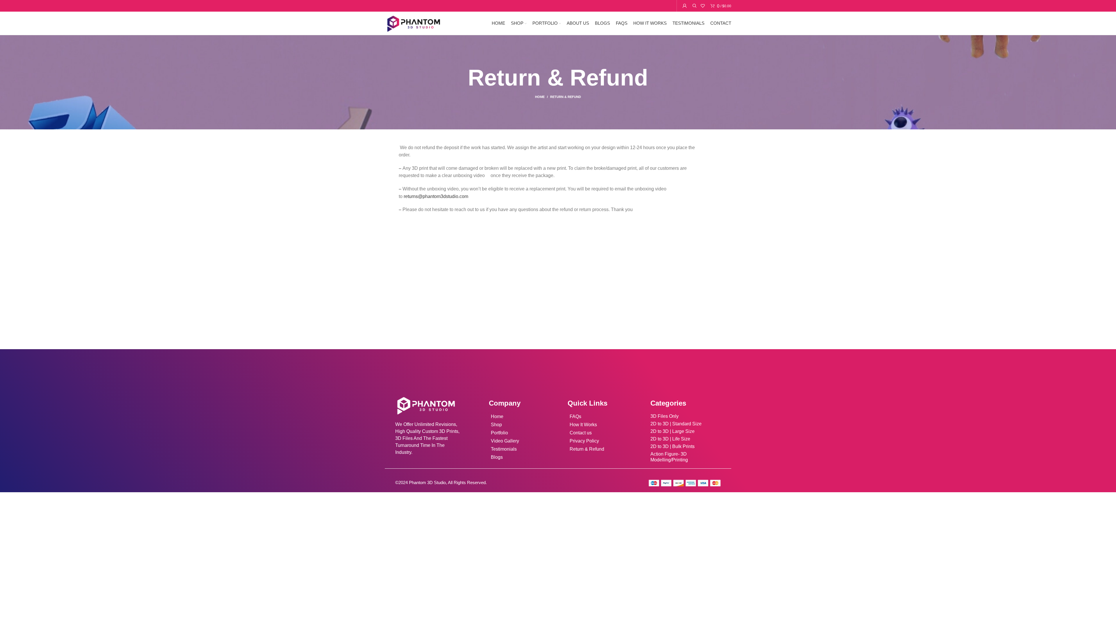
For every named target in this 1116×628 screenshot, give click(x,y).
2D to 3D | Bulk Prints (672, 446)
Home (540, 97)
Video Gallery (505, 440)
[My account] (685, 6)
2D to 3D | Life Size (670, 438)
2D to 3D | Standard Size (676, 423)
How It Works (583, 424)
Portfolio (499, 432)
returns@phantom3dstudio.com (436, 196)
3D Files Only (664, 416)
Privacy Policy (584, 440)
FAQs (575, 416)
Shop (496, 424)
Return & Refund (587, 449)
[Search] (694, 6)
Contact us (581, 432)
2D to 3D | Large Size (672, 431)
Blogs (497, 457)
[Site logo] (413, 22)
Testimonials (504, 449)
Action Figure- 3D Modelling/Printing (669, 457)
